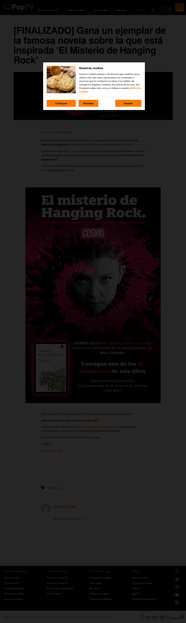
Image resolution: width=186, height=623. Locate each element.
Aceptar (128, 103)
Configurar (61, 103)
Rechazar (88, 103)
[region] (94, 86)
